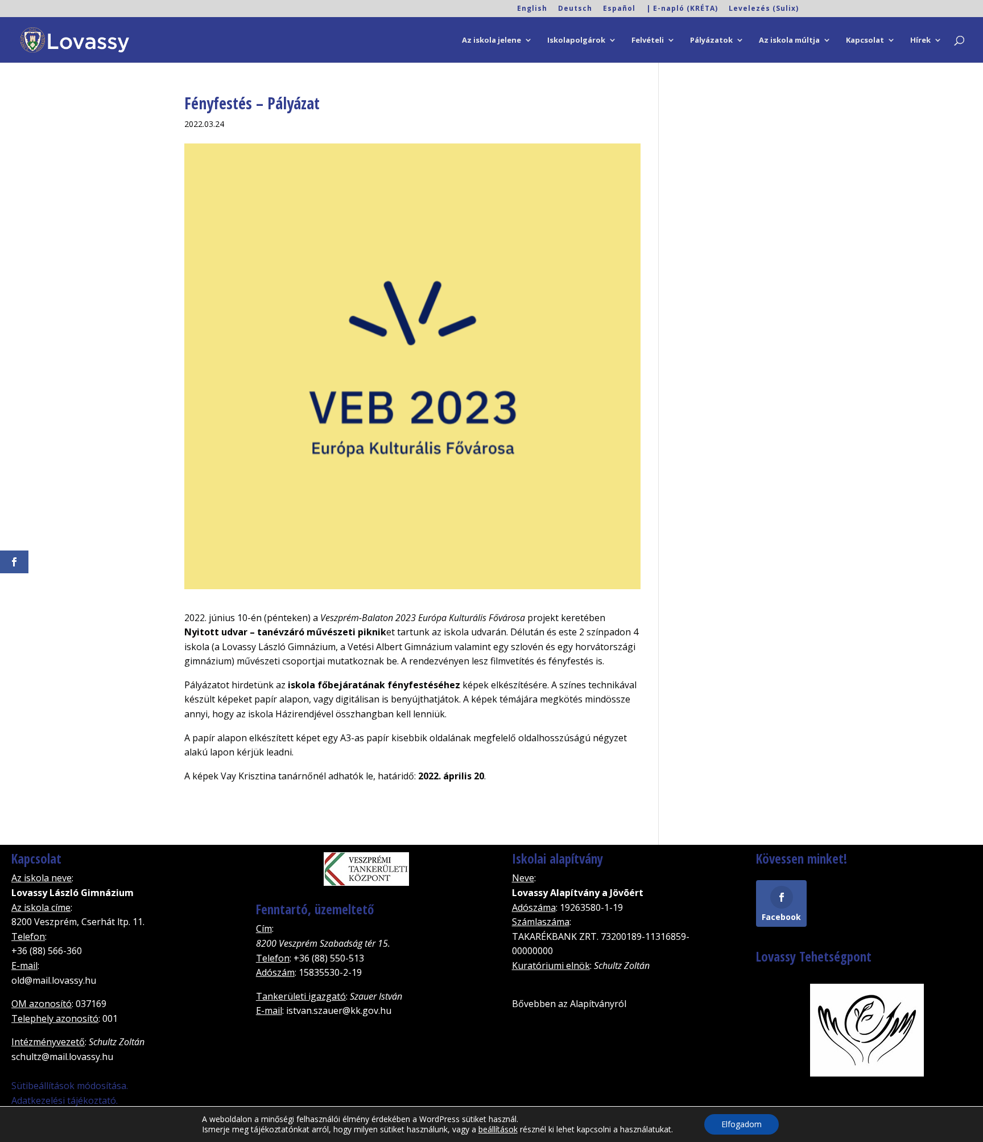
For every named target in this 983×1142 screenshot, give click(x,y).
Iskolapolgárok (576, 40)
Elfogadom (741, 1124)
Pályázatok (711, 40)
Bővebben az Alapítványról (569, 1003)
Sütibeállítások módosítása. (69, 1085)
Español (619, 9)
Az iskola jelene (491, 40)
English (532, 9)
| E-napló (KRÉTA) (682, 9)
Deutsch (575, 9)
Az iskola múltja (789, 40)
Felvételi (647, 40)
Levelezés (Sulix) (764, 9)
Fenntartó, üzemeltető (315, 909)
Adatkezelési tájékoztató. (64, 1100)
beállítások (498, 1129)
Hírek (920, 40)
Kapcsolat (865, 40)
